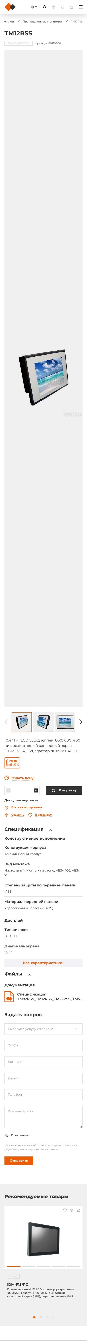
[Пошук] (44, 7)
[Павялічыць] (36, 790)
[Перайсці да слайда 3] (43, 1266)
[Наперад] (81, 722)
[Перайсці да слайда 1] (14, 1266)
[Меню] (81, 6)
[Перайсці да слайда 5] (73, 1266)
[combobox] (43, 1028)
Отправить (19, 1160)
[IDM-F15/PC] (43, 1239)
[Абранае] (65, 1211)
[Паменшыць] (8, 790)
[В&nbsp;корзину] (78, 1211)
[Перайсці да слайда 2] (28, 1266)
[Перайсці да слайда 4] (58, 1266)
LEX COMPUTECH (18, 43)
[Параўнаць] (71, 1211)
